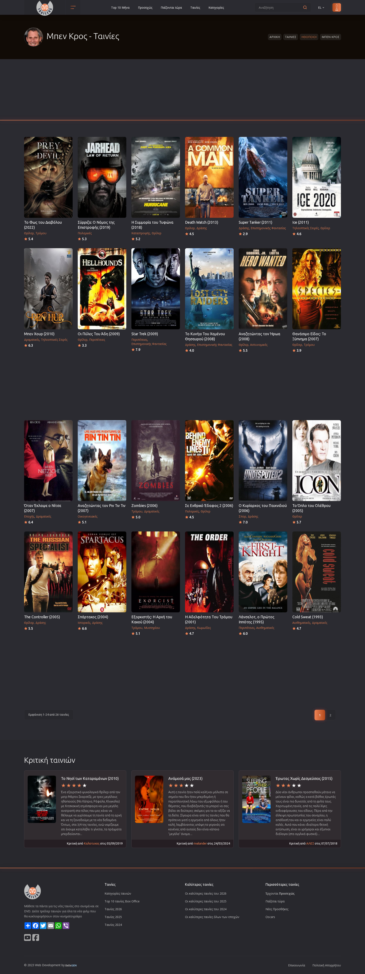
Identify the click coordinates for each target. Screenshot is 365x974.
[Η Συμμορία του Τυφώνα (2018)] (155, 177)
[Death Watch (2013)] (209, 177)
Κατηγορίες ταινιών (118, 893)
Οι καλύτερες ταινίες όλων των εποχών (212, 917)
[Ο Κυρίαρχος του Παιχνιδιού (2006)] (263, 460)
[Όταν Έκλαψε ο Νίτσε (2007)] (48, 460)
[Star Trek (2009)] (155, 288)
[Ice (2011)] (316, 177)
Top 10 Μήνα (120, 7)
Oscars (270, 917)
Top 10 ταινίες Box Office (122, 901)
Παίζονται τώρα (171, 7)
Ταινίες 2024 (113, 925)
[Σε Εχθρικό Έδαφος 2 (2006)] (209, 460)
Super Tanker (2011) (255, 222)
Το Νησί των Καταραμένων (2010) (90, 778)
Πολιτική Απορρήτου (326, 965)
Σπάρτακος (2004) (93, 617)
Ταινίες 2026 (113, 909)
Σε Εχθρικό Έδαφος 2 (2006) (209, 506)
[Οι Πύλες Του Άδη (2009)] (102, 288)
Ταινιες (290, 37)
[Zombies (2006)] (155, 460)
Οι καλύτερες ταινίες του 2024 (205, 909)
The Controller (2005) (42, 617)
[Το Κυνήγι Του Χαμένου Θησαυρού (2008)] (209, 288)
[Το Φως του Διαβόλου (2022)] (48, 177)
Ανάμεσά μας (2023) (185, 778)
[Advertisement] (182, 90)
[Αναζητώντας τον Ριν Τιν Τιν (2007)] (102, 460)
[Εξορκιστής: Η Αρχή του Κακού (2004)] (155, 571)
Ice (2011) (300, 222)
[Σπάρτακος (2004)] (102, 571)
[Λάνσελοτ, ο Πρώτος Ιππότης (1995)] (263, 571)
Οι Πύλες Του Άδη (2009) (99, 334)
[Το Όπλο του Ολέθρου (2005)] (316, 460)
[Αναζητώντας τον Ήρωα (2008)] (263, 288)
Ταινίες (195, 7)
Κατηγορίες (216, 7)
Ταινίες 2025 (113, 917)
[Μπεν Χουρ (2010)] (48, 288)
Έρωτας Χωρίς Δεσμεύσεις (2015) (304, 778)
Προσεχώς (145, 7)
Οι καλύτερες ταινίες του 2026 (205, 893)
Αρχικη (275, 37)
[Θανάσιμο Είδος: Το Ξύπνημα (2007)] (316, 288)
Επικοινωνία (296, 965)
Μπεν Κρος (330, 37)
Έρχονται (280, 893)
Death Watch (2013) (201, 222)
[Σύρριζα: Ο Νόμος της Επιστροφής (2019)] (102, 177)
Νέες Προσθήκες (277, 909)
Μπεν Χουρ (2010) (39, 334)
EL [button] (319, 7)
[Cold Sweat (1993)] (316, 571)
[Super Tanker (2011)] (263, 177)
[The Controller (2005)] (48, 571)
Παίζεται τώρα (275, 901)
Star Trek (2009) (144, 334)
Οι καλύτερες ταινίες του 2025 (205, 901)
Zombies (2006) (144, 506)
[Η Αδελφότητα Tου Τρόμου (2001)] (209, 571)
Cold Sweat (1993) (307, 617)
